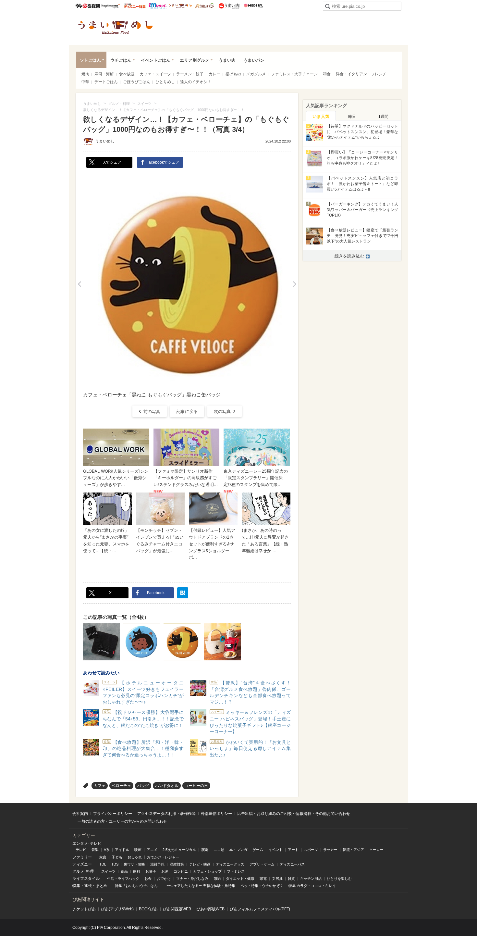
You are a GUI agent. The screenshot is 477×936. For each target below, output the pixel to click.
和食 (327, 74)
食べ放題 (127, 74)
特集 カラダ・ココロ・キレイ (312, 886)
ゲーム (257, 850)
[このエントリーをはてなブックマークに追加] (182, 592)
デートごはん (106, 82)
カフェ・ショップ (207, 871)
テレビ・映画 (200, 864)
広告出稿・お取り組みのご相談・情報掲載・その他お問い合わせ (293, 813)
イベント (275, 850)
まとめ (101, 885)
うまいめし (180, 6)
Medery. (253, 6)
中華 (85, 82)
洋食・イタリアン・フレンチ (361, 74)
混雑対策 (177, 864)
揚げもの (233, 74)
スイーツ (108, 871)
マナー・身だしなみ (192, 878)
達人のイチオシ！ (195, 82)
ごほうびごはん (136, 82)
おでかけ (164, 878)
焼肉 (85, 74)
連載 (88, 885)
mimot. (157, 6)
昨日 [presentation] (352, 116)
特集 (76, 885)
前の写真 (151, 411)
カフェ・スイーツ (155, 74)
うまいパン (204, 6)
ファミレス (236, 871)
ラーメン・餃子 (189, 74)
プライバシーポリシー (112, 813)
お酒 (164, 871)
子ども (117, 857)
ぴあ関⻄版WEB (177, 909)
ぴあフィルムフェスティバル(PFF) (260, 909)
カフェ (99, 785)
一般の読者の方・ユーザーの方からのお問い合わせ (122, 821)
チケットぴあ (84, 909)
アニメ (152, 850)
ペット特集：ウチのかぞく (261, 886)
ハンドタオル (166, 785)
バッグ (143, 785)
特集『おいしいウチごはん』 (138, 886)
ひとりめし (165, 82)
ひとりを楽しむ (339, 878)
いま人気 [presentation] (320, 116)
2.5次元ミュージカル (179, 850)
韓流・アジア (353, 850)
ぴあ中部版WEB (210, 909)
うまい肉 (229, 6)
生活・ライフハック (123, 878)
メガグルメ (256, 74)
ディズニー (82, 864)
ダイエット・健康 (240, 878)
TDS (114, 864)
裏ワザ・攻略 (134, 864)
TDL (102, 864)
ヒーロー (376, 850)
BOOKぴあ (148, 909)
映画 (137, 850)
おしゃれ (135, 857)
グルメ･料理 (83, 871)
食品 (124, 871)
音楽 (95, 850)
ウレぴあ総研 (88, 6)
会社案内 (80, 813)
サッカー (330, 850)
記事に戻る (187, 411)
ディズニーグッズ (230, 864)
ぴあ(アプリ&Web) (117, 909)
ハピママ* (110, 6)
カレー (214, 74)
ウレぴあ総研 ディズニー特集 (135, 6)
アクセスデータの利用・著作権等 (166, 813)
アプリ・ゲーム (262, 864)
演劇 (204, 850)
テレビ (81, 850)
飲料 (136, 871)
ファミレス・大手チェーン (294, 74)
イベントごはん (155, 60)
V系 (107, 850)
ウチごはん (120, 60)
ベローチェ (121, 785)
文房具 (277, 878)
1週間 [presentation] (383, 116)
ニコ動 (219, 850)
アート (293, 850)
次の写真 (222, 411)
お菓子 (150, 871)
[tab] (321, 116)
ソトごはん (90, 60)
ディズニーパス (292, 864)
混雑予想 (157, 864)
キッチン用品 (311, 878)
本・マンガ (238, 850)
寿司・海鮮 (104, 74)
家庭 (102, 857)
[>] (294, 284)
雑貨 (291, 878)
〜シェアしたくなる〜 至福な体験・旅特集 (200, 886)
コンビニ (181, 871)
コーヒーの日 (196, 785)
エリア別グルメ (194, 60)
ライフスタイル (86, 878)
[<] (79, 284)
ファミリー (82, 857)
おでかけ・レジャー (163, 857)
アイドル (122, 850)
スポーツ (311, 850)
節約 (217, 878)
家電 (263, 878)
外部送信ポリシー (216, 813)
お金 (148, 878)
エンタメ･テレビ (87, 843)
